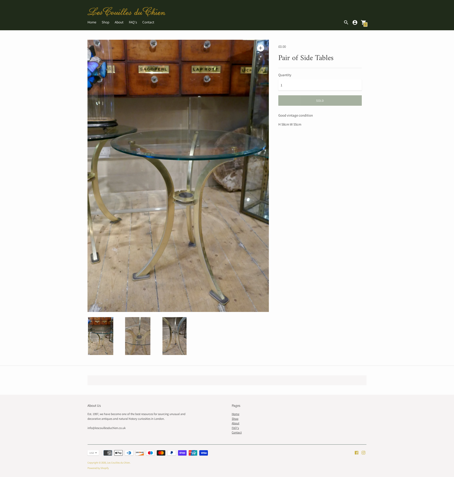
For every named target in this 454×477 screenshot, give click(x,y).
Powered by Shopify (98, 468)
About (119, 22)
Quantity (284, 75)
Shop (105, 22)
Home (91, 22)
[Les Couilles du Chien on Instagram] (363, 452)
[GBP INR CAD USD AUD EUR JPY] (91, 452)
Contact (148, 22)
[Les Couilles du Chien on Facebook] (356, 452)
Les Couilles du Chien (118, 462)
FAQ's (133, 22)
